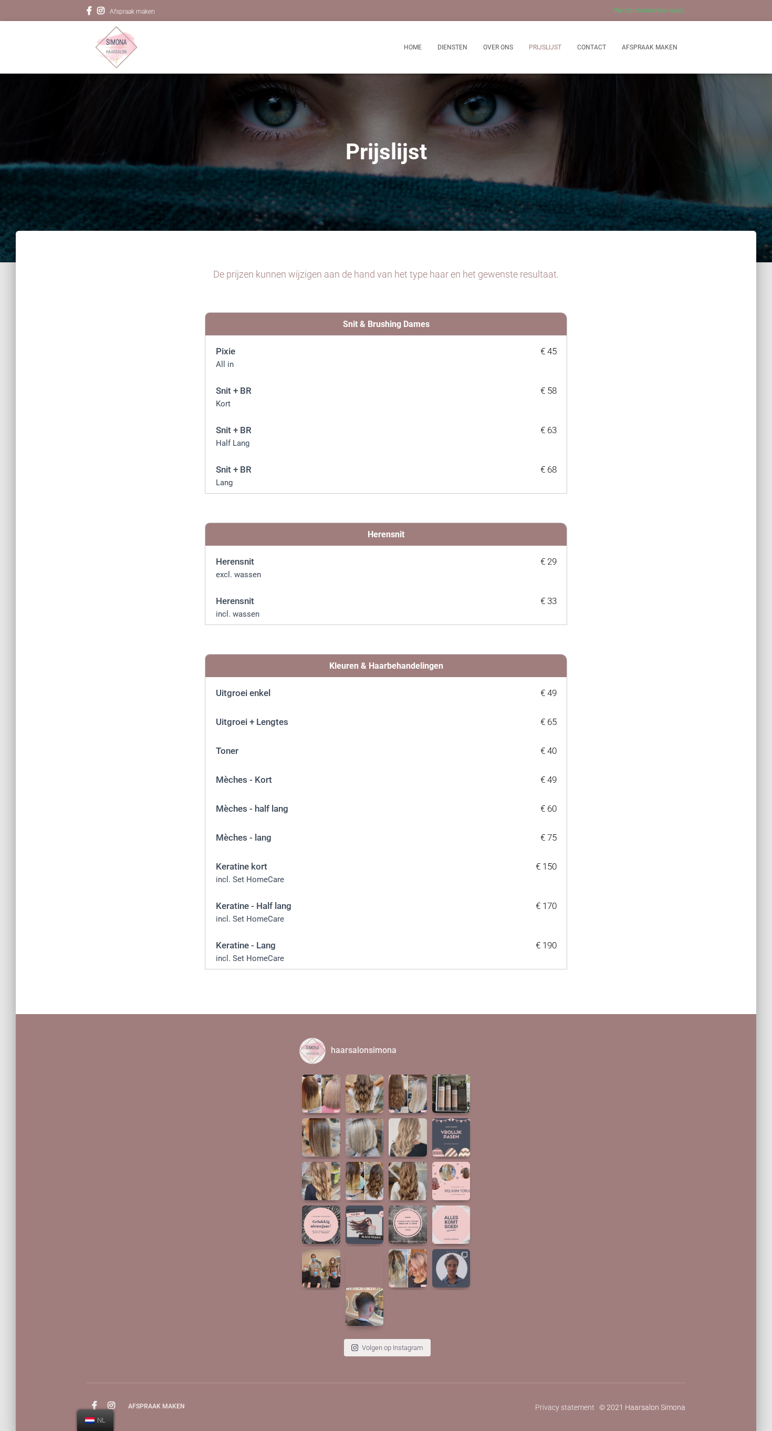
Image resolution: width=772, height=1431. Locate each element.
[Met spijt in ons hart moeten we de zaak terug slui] (451, 1224)
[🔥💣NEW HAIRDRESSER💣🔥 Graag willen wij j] (451, 1268)
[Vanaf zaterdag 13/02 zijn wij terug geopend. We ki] (451, 1181)
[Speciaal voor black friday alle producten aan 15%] (365, 1224)
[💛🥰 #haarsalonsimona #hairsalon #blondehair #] (321, 1181)
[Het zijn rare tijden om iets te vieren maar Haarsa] (321, 1268)
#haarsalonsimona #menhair (364, 1289)
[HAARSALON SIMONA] (116, 47)
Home (413, 47)
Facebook (89, 12)
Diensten (452, 47)
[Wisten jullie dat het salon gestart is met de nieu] (451, 1094)
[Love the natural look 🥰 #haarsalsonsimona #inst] (321, 1137)
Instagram (101, 12)
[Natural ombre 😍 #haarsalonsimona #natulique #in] (365, 1094)
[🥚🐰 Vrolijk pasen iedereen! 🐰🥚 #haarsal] (451, 1137)
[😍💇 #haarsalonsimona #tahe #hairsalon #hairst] (365, 1181)
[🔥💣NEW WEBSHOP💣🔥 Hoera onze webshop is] (408, 1224)
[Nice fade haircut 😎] (365, 1268)
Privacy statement (564, 1407)
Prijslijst (545, 47)
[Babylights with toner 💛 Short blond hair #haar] (365, 1137)
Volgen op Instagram (392, 1348)
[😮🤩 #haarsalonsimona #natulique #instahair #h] (321, 1094)
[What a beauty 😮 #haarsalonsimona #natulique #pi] (408, 1268)
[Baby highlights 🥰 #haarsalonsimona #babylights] (408, 1181)
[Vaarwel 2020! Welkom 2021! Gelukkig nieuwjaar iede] (321, 1224)
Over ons (498, 47)
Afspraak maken (132, 11)
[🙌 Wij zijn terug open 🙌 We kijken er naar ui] (408, 1137)
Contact (591, 47)
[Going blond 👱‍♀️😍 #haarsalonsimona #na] (408, 1094)
